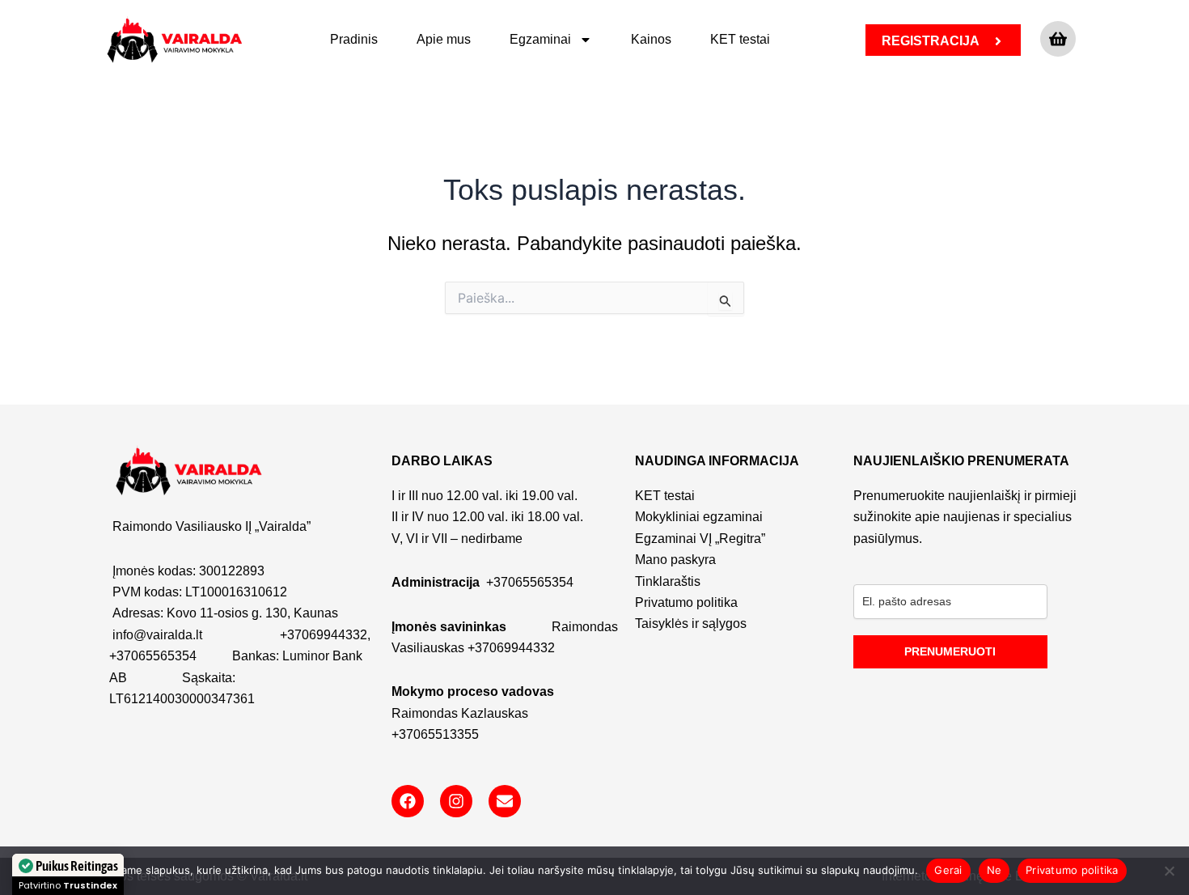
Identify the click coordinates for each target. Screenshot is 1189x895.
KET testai (740, 39)
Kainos (651, 39)
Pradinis (354, 39)
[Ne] (1169, 871)
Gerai (948, 869)
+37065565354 (153, 656)
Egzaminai (540, 39)
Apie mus (444, 39)
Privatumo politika (1072, 869)
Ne (994, 869)
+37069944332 (323, 635)
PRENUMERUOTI (950, 651)
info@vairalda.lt (157, 635)
